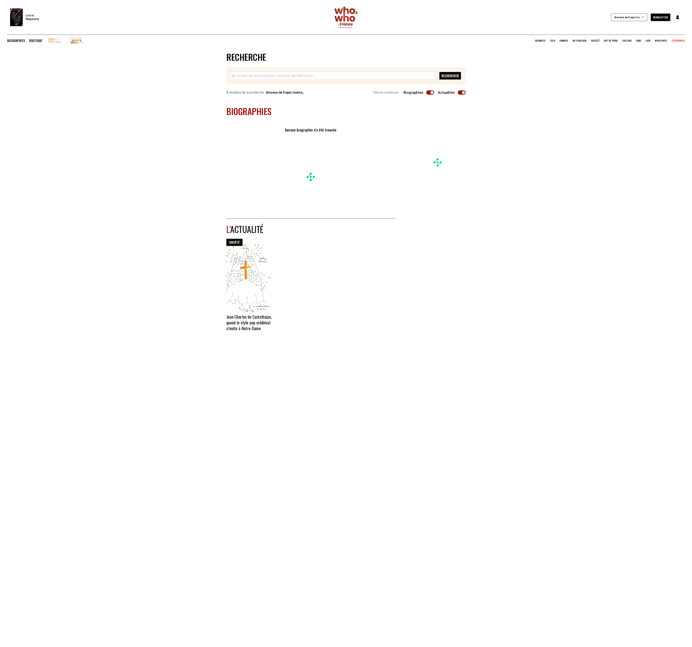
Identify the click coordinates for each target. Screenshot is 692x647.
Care (638, 40)
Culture (627, 40)
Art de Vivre (611, 40)
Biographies (16, 40)
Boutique (35, 40)
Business (540, 40)
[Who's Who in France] (346, 17)
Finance (564, 40)
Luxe (648, 40)
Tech (552, 40)
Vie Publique (580, 40)
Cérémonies (678, 40)
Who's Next (661, 40)
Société (595, 40)
